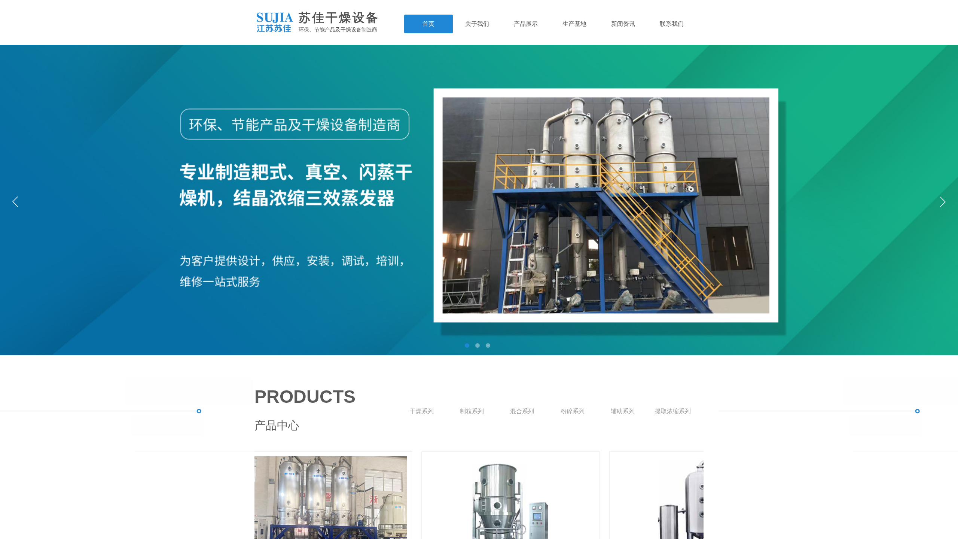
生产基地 (574, 24)
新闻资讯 (623, 24)
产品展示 (526, 24)
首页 (428, 24)
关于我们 (477, 24)
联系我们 (672, 24)
